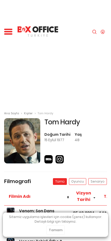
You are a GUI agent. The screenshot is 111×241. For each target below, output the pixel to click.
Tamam (55, 230)
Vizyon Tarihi (83, 196)
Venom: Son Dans (36, 211)
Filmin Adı (19, 196)
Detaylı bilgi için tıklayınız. (55, 221)
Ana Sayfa (11, 113)
